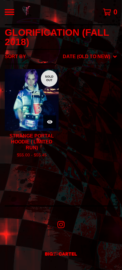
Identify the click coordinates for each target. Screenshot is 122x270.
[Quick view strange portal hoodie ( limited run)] (49, 121)
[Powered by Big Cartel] (61, 254)
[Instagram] (61, 224)
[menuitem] (61, 57)
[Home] (26, 12)
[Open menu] (9, 12)
